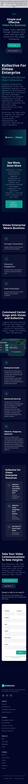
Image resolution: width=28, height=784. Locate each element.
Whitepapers (5, 744)
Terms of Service (19, 778)
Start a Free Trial (8, 580)
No (14, 6)
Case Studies (5, 741)
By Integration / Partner (8, 720)
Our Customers (5, 757)
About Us (4, 755)
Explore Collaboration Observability (13, 204)
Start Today (13, 45)
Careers (4, 763)
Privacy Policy (8, 778)
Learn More (7, 586)
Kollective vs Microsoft (7, 731)
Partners (4, 760)
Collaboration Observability (8, 709)
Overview (4, 704)
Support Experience (7, 712)
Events (3, 747)
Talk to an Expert (13, 51)
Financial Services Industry (8, 728)
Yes (26, 5)
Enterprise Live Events (7, 725)
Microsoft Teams (6, 723)
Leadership (4, 765)
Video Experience (6, 706)
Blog (3, 739)
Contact (4, 768)
